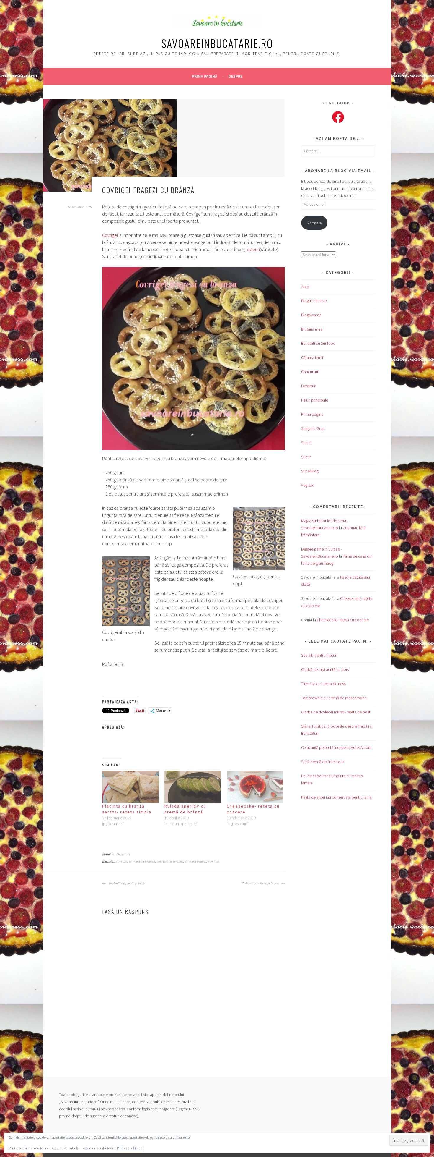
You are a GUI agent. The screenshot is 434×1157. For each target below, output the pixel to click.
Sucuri (306, 456)
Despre (235, 76)
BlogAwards (311, 315)
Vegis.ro (307, 485)
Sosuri (306, 442)
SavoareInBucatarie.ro (217, 43)
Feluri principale (314, 400)
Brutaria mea (311, 329)
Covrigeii (110, 235)
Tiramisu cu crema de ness (323, 683)
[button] (193, 358)
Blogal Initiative (314, 300)
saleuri (253, 249)
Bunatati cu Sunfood (318, 343)
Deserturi (123, 854)
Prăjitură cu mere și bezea (261, 883)
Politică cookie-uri (130, 1148)
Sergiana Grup (313, 428)
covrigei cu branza (142, 861)
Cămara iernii (312, 357)
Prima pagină (204, 76)
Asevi (305, 286)
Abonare (314, 223)
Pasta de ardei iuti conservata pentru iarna (336, 797)
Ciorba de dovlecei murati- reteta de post (335, 712)
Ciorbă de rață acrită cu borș (325, 669)
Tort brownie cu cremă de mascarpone (333, 697)
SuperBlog (310, 471)
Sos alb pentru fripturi (319, 655)
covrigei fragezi (195, 861)
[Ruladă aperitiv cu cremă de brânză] (192, 787)
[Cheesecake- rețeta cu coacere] (255, 787)
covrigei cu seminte (170, 861)
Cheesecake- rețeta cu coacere (343, 619)
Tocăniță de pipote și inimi (126, 883)
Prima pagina (312, 414)
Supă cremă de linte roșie (322, 761)
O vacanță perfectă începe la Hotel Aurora (336, 747)
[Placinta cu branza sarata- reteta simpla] (130, 787)
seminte (213, 861)
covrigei (121, 861)
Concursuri (310, 371)
